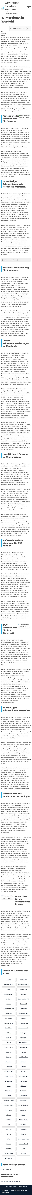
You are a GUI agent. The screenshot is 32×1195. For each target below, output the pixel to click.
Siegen (8, 1115)
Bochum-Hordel (23, 999)
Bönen (8, 1004)
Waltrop (8, 1129)
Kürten (23, 1062)
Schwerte (23, 1110)
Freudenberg (8, 1023)
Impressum (5, 1192)
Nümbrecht (23, 1091)
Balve (8, 989)
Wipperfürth (9, 1153)
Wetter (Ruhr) (23, 1144)
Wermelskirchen (23, 1139)
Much (8, 1086)
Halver (9, 1033)
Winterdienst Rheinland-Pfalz (10, 1181)
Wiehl (23, 1148)
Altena (9, 980)
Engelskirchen (23, 1013)
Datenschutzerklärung (19, 1190)
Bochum (8, 999)
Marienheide (9, 1076)
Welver (8, 1134)
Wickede (9, 1148)
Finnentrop (23, 1018)
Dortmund (23, 1008)
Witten (23, 1153)
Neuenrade (8, 1091)
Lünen (23, 1071)
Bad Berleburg (8, 984)
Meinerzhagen (23, 1076)
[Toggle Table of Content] (27, 28)
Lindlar (23, 1066)
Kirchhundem (23, 1057)
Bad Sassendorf (23, 984)
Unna (8, 1124)
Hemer (8, 1037)
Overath (8, 1095)
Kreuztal (8, 1062)
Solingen (8, 1120)
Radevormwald (9, 1100)
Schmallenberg (23, 1105)
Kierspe (8, 1057)
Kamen (23, 1052)
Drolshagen (8, 1013)
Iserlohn (8, 1052)
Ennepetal (8, 1018)
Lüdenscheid (8, 1071)
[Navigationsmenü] (29, 7)
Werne (8, 1144)
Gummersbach (23, 1028)
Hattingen (23, 1033)
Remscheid (23, 1100)
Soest (23, 1115)
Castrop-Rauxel (9, 1008)
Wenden (23, 1134)
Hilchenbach (23, 1042)
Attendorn (23, 980)
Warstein (23, 1129)
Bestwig (23, 994)
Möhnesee (23, 1081)
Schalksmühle (8, 1105)
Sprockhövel (23, 1120)
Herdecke (23, 1037)
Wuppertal (8, 1158)
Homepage (5, 1190)
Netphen (23, 1086)
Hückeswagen (23, 1047)
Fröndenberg (23, 1023)
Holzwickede (9, 1047)
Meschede (8, 1081)
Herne (9, 1042)
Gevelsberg (8, 1028)
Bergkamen (23, 989)
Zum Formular (6, 1169)
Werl (8, 1139)
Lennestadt (8, 1066)
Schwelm (9, 1110)
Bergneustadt (8, 994)
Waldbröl (23, 1124)
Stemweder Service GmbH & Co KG (16, 1187)
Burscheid (23, 1004)
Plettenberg (23, 1095)
